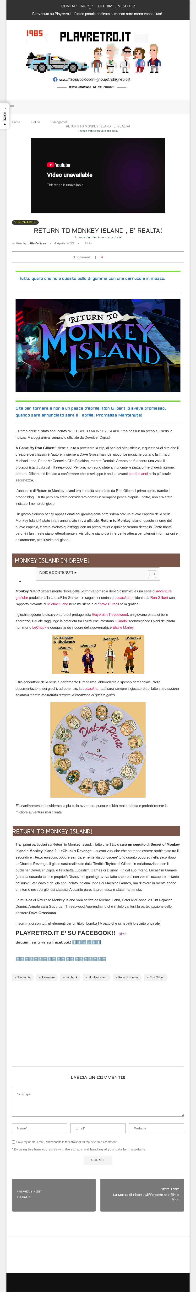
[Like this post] (105, 257)
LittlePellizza (36, 243)
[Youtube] (181, 107)
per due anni (138, 474)
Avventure (48, 977)
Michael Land (57, 604)
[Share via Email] (123, 257)
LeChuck (39, 627)
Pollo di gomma (128, 977)
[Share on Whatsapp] (119, 257)
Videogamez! (59, 122)
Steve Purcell (108, 604)
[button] (4, 116)
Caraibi (121, 621)
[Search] (92, 107)
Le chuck (71, 977)
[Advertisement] (98, 1025)
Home (16, 122)
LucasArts (122, 598)
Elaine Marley (123, 627)
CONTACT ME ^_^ (77, 6)
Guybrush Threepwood (110, 614)
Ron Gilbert (159, 598)
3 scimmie (24, 977)
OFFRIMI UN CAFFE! (116, 6)
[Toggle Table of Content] (149, 574)
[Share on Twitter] (114, 257)
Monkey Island (97, 977)
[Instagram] (176, 107)
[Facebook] (170, 107)
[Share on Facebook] (110, 257)
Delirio (35, 122)
